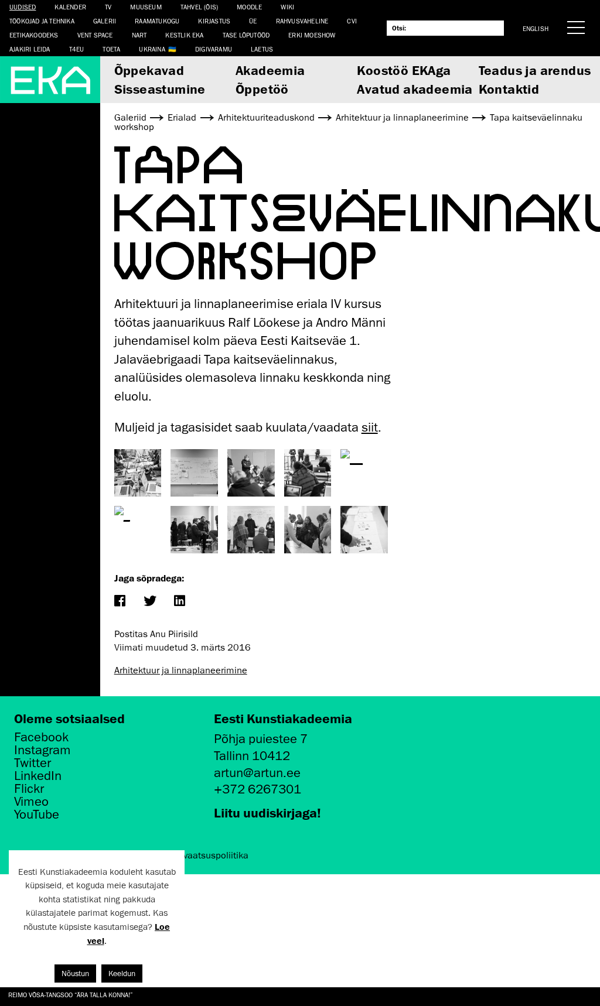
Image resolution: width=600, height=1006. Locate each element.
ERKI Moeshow (311, 35)
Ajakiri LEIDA (29, 49)
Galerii (104, 21)
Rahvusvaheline (302, 21)
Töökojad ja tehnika (41, 21)
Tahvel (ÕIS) (199, 7)
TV (108, 7)
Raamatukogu (157, 21)
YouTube (36, 814)
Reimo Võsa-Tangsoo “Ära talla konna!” (70, 994)
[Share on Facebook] (120, 601)
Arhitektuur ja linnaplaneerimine (180, 670)
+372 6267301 (257, 789)
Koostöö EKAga (404, 70)
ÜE (253, 21)
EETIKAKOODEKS (34, 35)
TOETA (111, 49)
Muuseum (145, 7)
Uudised (22, 7)
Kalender (70, 7)
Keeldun (121, 973)
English (535, 28)
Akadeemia (270, 70)
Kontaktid (509, 88)
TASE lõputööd (246, 35)
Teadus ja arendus (535, 70)
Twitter (32, 763)
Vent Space (95, 35)
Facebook (41, 737)
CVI (352, 21)
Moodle (249, 7)
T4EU (76, 49)
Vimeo (31, 801)
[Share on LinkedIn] (179, 601)
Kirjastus (214, 21)
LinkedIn (38, 775)
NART (139, 35)
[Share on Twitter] (150, 601)
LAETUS (262, 49)
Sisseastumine (160, 88)
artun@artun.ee (257, 773)
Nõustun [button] (75, 973)
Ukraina (152, 49)
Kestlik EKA (184, 35)
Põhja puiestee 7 (261, 739)
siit (370, 427)
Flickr (29, 788)
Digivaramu (213, 49)
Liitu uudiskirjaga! (267, 812)
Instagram (42, 750)
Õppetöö (262, 88)
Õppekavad (149, 70)
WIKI (287, 7)
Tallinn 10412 (252, 756)
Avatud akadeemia (414, 88)
